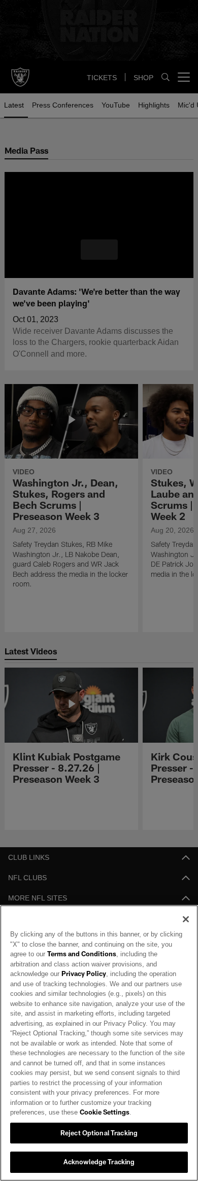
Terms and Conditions (55, 964)
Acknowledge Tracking (99, 1162)
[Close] (186, 929)
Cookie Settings (64, 1112)
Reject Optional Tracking (99, 1133)
